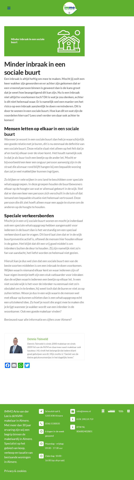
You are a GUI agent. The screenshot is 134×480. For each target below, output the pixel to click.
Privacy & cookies (15, 471)
